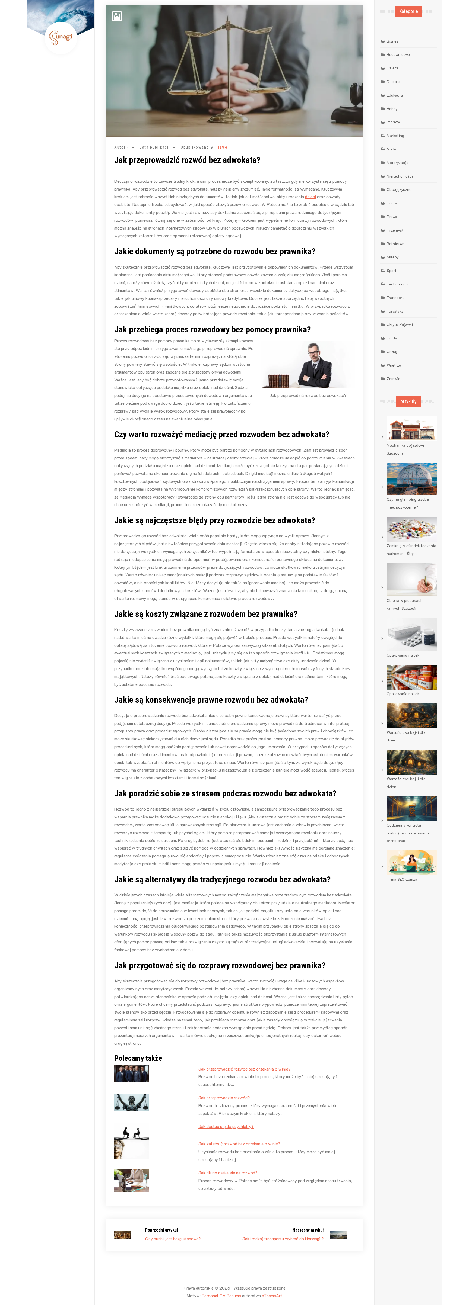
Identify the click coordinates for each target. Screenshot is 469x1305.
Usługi (392, 351)
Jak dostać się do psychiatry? (226, 1126)
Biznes (393, 41)
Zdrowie (393, 378)
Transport (395, 297)
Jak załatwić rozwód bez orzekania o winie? (239, 1143)
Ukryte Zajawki (400, 324)
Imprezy (393, 121)
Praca (392, 202)
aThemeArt (272, 1295)
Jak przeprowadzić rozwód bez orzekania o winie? (244, 1069)
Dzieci (392, 67)
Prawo (221, 147)
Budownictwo (398, 54)
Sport (392, 270)
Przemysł (395, 230)
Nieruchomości (400, 176)
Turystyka (395, 311)
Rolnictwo (395, 243)
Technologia (398, 284)
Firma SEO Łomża (402, 879)
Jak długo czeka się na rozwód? (228, 1172)
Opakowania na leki (403, 655)
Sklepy (393, 256)
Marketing (395, 135)
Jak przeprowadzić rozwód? (224, 1097)
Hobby (392, 108)
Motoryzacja (397, 162)
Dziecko (394, 81)
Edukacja (395, 95)
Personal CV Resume (221, 1295)
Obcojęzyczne (399, 189)
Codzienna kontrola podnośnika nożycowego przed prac (408, 832)
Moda (391, 149)
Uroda (392, 337)
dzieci (310, 196)
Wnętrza (394, 365)
